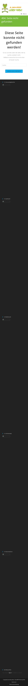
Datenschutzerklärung (14, 684)
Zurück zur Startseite (14, 71)
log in (10, 672)
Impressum (14, 682)
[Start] (1, 24)
